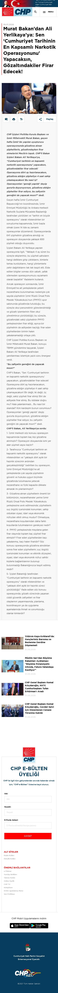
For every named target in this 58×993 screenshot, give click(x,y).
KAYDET (28, 836)
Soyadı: (7, 807)
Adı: (6, 794)
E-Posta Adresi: (11, 820)
